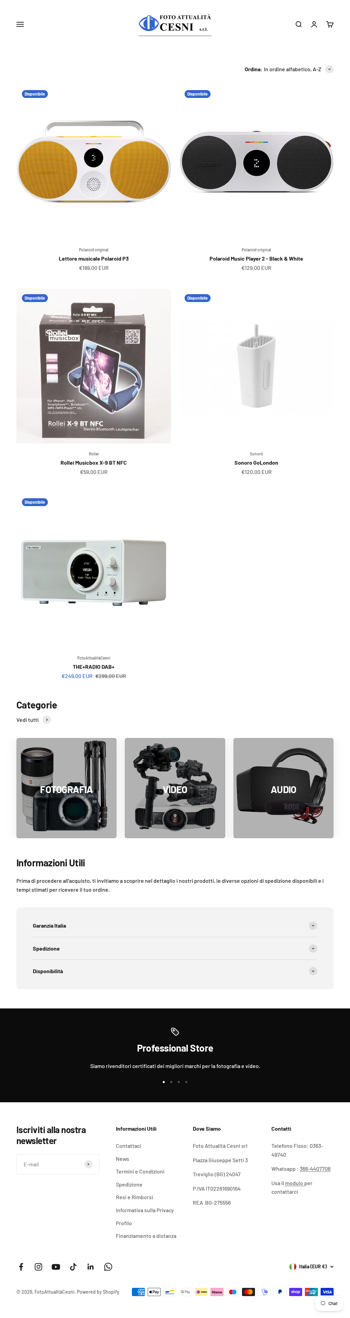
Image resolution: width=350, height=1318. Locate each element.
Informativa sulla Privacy (145, 1210)
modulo (294, 1183)
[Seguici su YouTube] (55, 1266)
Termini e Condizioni (140, 1171)
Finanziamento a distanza (146, 1235)
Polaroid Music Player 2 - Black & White (256, 258)
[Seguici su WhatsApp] (108, 1266)
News (122, 1158)
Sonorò (256, 453)
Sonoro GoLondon (256, 462)
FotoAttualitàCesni (93, 657)
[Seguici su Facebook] (21, 1266)
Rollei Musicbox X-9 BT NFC (93, 462)
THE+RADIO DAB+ (94, 666)
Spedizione (129, 1184)
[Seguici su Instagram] (38, 1266)
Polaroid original (93, 249)
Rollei (94, 453)
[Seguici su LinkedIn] (90, 1266)
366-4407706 (315, 1168)
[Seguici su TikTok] (73, 1266)
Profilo (124, 1223)
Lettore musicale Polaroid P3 (94, 258)
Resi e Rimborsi (134, 1197)
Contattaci (128, 1145)
